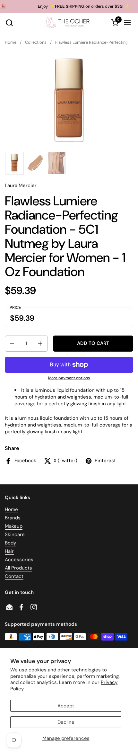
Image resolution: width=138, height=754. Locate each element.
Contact (14, 576)
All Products (18, 568)
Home (11, 509)
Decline (65, 722)
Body (10, 543)
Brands (13, 518)
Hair (9, 551)
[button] (9, 23)
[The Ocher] (68, 22)
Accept (65, 706)
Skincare (15, 534)
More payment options (69, 378)
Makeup (13, 526)
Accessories (19, 559)
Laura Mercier (21, 185)
